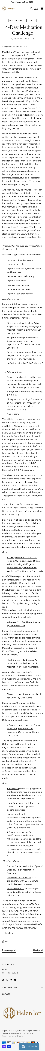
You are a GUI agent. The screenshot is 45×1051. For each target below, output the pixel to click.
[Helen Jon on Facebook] (3, 980)
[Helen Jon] (8, 8)
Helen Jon (21, 1030)
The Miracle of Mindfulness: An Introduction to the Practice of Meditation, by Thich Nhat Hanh (23, 663)
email (5, 969)
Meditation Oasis (15, 888)
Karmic (10, 814)
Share (8, 942)
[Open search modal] (31, 8)
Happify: (11, 803)
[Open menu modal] (41, 8)
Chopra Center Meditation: (20, 866)
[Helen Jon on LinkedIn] (11, 980)
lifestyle (31, 20)
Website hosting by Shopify (12, 1036)
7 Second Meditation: (17, 832)
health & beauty (17, 20)
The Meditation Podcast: (19, 877)
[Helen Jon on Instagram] (7, 980)
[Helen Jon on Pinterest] (15, 980)
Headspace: (13, 788)
